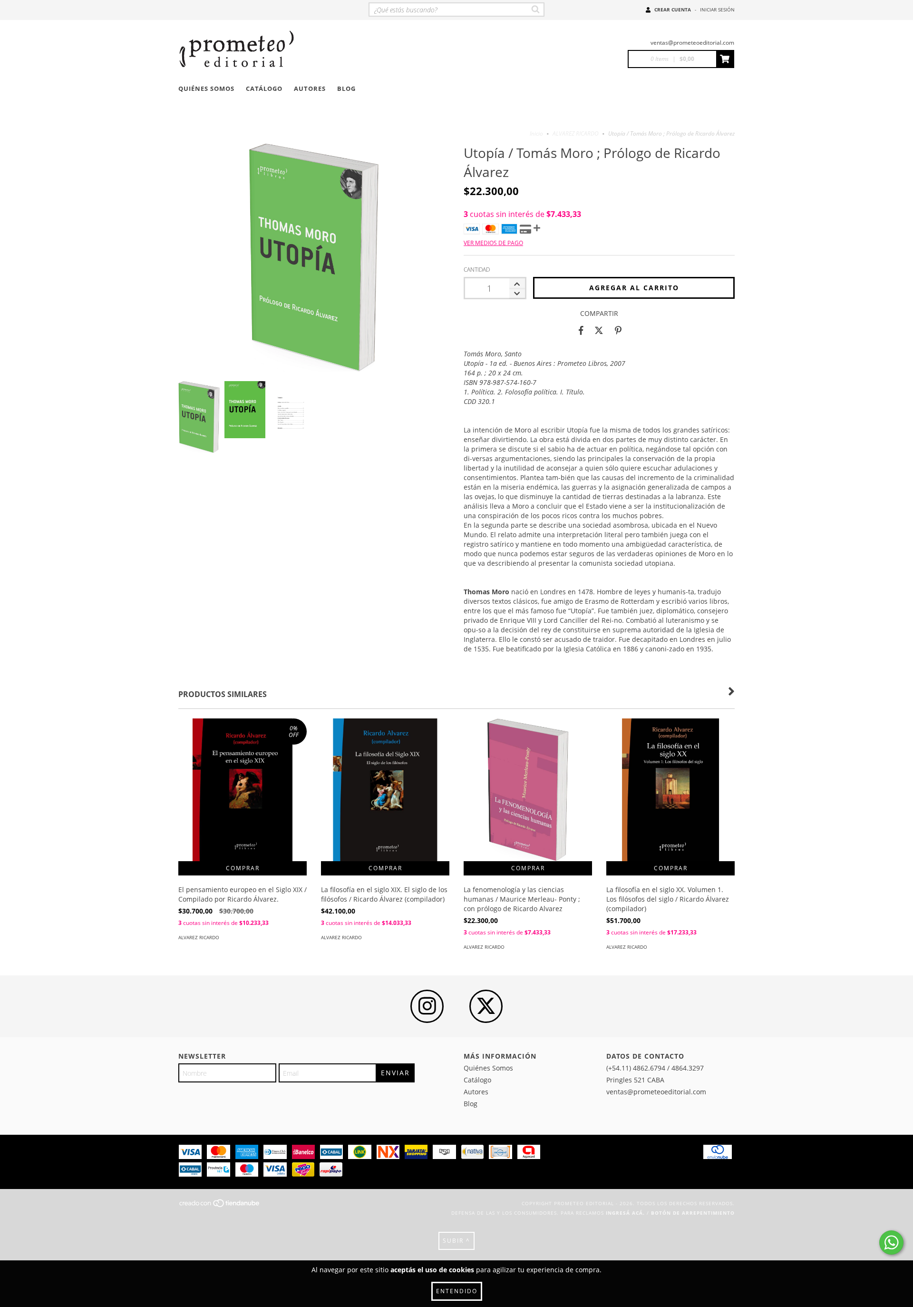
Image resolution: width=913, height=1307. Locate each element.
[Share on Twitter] (599, 330)
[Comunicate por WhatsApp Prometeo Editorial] (891, 1242)
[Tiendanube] (220, 1206)
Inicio (536, 133)
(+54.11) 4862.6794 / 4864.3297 (655, 1067)
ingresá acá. (625, 1212)
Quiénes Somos (206, 88)
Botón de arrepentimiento (693, 1212)
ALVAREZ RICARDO (576, 133)
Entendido (456, 1291)
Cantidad (477, 269)
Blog (346, 88)
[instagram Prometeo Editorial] (427, 1006)
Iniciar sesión (717, 9)
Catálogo (264, 88)
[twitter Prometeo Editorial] (486, 1006)
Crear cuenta (672, 9)
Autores (310, 88)
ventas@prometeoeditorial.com (692, 43)
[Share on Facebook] (581, 330)
